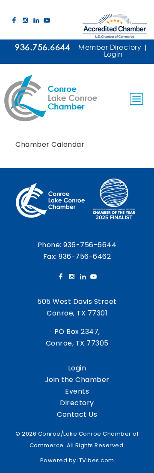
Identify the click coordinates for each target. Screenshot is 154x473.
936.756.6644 (42, 47)
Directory (77, 403)
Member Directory (109, 47)
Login (113, 53)
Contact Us (77, 414)
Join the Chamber (77, 380)
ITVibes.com (95, 460)
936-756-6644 (89, 245)
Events (77, 391)
